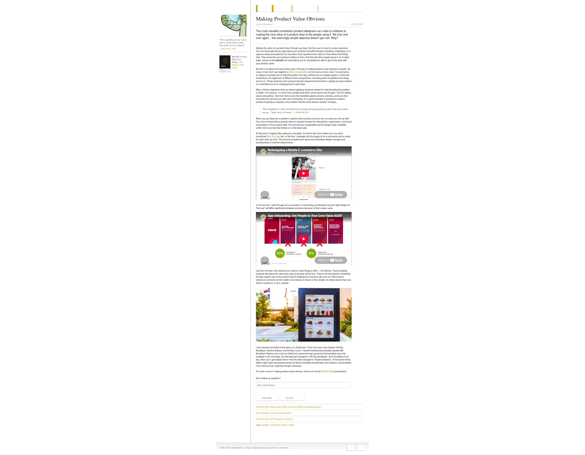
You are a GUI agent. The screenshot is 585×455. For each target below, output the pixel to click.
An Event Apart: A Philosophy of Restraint (274, 418)
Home (232, 9)
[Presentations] (304, 8)
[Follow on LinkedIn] (360, 448)
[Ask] (323, 8)
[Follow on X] (351, 448)
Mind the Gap (273, 136)
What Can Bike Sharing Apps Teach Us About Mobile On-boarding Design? (288, 406)
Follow (289, 398)
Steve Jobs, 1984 (229, 48)
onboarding (275, 424)
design (291, 424)
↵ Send (346, 385)
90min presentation (298, 71)
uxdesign (265, 424)
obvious (284, 424)
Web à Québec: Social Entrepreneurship (273, 412)
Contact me (256, 447)
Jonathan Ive (302, 112)
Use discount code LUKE (238, 65)
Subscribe (267, 398)
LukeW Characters (233, 26)
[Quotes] (281, 8)
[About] (264, 8)
